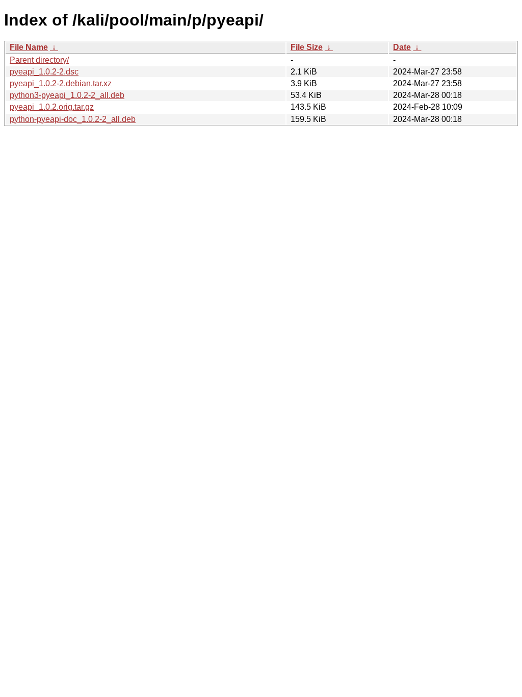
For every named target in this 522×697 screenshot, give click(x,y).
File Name (29, 47)
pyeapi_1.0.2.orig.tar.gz (52, 107)
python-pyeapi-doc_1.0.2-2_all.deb (73, 119)
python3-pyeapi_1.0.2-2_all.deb (67, 95)
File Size (307, 47)
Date (402, 47)
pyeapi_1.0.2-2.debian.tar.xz (61, 83)
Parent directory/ (39, 60)
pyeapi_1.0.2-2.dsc (44, 71)
